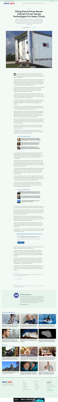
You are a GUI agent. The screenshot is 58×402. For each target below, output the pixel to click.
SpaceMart (24, 3)
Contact (36, 389)
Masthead (36, 384)
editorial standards (16, 286)
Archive (41, 3)
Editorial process (34, 27)
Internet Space (33, 3)
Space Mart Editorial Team (27, 27)
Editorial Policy (37, 386)
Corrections (37, 387)
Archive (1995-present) (26, 389)
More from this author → (24, 304)
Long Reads (37, 3)
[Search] (53, 3)
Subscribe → (50, 389)
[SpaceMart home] (9, 3)
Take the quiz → (21, 242)
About (44, 3)
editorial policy (35, 302)
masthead (21, 286)
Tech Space (28, 3)
